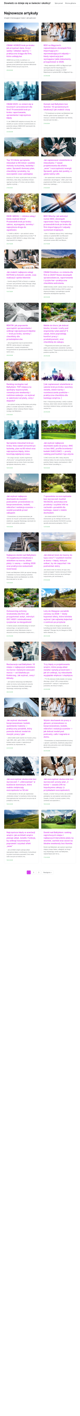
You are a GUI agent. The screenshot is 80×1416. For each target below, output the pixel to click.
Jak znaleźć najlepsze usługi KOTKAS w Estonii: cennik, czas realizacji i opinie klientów (21, 275)
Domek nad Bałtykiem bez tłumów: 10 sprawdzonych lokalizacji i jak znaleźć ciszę (57, 107)
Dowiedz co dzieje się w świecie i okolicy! (27, 3)
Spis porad (59, 3)
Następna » (47, 872)
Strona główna (70, 3)
